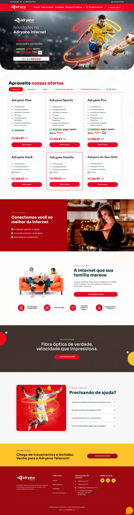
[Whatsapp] (113, 480)
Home (37, 7)
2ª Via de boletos (94, 7)
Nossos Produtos (74, 7)
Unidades (59, 7)
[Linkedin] (102, 480)
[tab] (16, 89)
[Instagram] (108, 480)
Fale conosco (47, 7)
